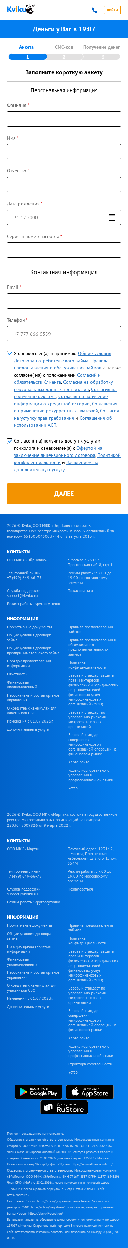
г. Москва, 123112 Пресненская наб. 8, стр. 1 (90, 562)
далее (64, 493)
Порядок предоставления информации (29, 663)
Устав (73, 787)
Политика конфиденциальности (87, 665)
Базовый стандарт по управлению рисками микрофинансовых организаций (87, 719)
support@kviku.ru (22, 595)
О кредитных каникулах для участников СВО (32, 710)
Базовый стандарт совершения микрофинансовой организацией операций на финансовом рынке (92, 744)
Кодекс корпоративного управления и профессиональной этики (90, 775)
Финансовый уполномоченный (22, 684)
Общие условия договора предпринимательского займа (33, 650)
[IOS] (90, 1092)
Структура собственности (90, 1063)
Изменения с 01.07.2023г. (30, 721)
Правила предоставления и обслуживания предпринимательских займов (92, 647)
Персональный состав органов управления (33, 697)
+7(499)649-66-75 (94, 10)
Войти (112, 10)
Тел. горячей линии (24, 575)
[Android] (38, 1092)
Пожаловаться (80, 590)
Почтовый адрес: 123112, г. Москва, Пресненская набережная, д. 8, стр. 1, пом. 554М (92, 856)
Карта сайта (78, 762)
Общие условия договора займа (29, 637)
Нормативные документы (29, 626)
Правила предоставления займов (90, 629)
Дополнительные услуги (28, 729)
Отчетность (17, 673)
